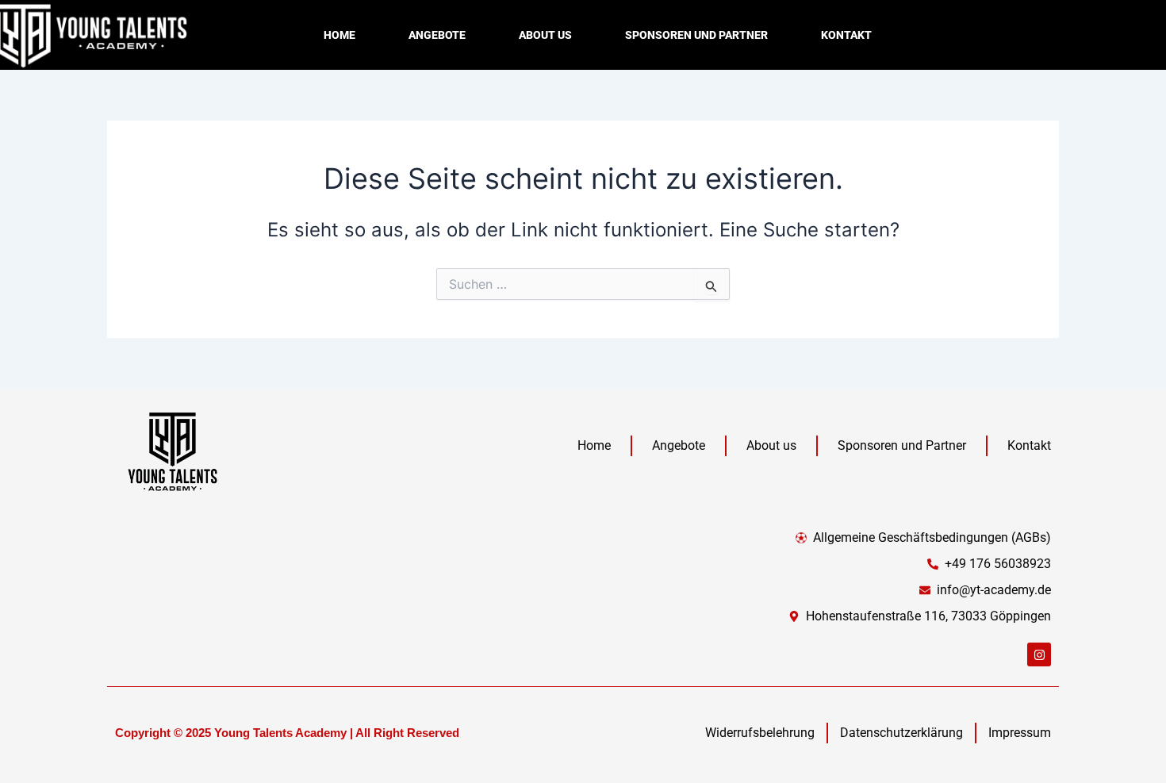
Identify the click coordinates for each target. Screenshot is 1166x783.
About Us (545, 35)
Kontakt (846, 35)
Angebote (437, 35)
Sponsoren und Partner (696, 35)
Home (339, 35)
